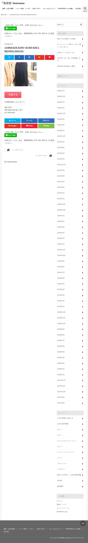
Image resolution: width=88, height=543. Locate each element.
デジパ (59, 446)
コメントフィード (63, 508)
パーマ (59, 458)
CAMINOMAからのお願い (66, 8)
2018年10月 (61, 323)
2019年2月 (61, 301)
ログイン (60, 501)
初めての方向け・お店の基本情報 (69, 475)
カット (59, 429)
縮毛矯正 (60, 486)
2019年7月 (61, 272)
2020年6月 (61, 221)
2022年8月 (61, 147)
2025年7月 (61, 102)
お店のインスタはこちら (66, 52)
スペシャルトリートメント (66, 441)
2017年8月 (61, 403)
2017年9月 (61, 397)
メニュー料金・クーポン (23, 8)
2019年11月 (61, 250)
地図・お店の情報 (7, 8)
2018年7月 (61, 340)
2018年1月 (61, 374)
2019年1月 (61, 306)
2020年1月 (61, 244)
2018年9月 (61, 329)
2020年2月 (61, 238)
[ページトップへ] (83, 523)
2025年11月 (61, 96)
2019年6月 (61, 278)
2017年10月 (61, 392)
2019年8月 (61, 267)
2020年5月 (61, 227)
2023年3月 (61, 125)
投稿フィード (61, 504)
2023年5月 (61, 119)
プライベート (62, 463)
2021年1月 (61, 198)
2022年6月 (61, 153)
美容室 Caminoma (65, 538)
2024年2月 (61, 108)
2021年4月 (61, 182)
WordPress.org (62, 512)
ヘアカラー (61, 469)
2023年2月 (61, 130)
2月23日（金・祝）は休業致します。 (69, 59)
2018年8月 (61, 335)
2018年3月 (61, 363)
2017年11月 (61, 386)
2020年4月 (61, 233)
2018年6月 (61, 346)
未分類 (59, 480)
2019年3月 (61, 295)
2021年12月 (61, 164)
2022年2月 (61, 159)
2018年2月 (61, 369)
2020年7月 (61, 216)
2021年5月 (61, 176)
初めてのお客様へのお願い (66, 39)
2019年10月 (61, 255)
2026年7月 (61, 91)
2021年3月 (61, 187)
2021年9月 (61, 170)
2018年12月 (61, 312)
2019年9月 (61, 261)
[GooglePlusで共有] (39, 57)
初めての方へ (37, 8)
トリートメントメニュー (66, 452)
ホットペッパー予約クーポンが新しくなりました (69, 45)
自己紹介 (78, 8)
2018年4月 (61, 357)
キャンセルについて (49, 8)
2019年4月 (61, 289)
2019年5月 (61, 284)
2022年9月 (61, 142)
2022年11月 (61, 136)
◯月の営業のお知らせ (65, 418)
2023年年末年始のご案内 (66, 66)
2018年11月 (61, 318)
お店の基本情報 (62, 424)
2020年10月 (61, 210)
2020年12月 (61, 204)
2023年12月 (61, 113)
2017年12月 (61, 380)
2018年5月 (61, 352)
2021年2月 (61, 193)
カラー (59, 435)
